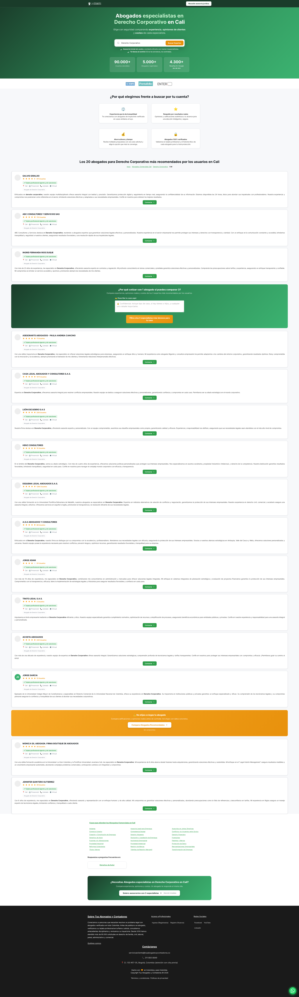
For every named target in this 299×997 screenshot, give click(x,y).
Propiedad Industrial (96, 844)
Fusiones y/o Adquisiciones (99, 840)
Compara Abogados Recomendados (148, 725)
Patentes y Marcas (178, 840)
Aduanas (92, 829)
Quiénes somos (94, 943)
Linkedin (197, 928)
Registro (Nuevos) (177, 923)
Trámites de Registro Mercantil (141, 849)
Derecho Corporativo (160, 167)
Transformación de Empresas (182, 849)
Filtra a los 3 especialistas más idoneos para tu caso (150, 319)
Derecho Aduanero (137, 835)
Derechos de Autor (96, 838)
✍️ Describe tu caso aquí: (126, 298)
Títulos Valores (94, 849)
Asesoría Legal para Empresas (141, 829)
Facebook (198, 923)
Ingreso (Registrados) (160, 923)
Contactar (148, 202)
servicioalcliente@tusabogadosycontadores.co (149, 953)
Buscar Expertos (174, 43)
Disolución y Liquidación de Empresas (144, 838)
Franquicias (176, 838)
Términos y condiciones (140, 978)
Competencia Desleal (138, 831)
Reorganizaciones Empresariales (183, 846)
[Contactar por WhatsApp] (292, 990)
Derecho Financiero (179, 835)
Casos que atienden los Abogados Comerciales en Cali (112, 823)
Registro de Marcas (137, 846)
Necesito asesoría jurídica (198, 4)
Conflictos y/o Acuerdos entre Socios (185, 831)
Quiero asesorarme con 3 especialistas (149, 893)
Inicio (128, 167)
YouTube (207, 923)
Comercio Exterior (95, 831)
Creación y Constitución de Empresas (102, 835)
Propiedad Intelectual (138, 844)
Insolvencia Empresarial (139, 840)
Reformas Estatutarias (97, 846)
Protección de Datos (179, 844)
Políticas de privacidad (159, 978)
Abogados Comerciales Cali (141, 167)
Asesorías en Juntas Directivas (183, 829)
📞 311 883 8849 (149, 958)
